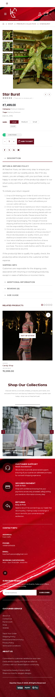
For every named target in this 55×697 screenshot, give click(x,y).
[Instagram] (6, 3)
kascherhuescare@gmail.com (15, 554)
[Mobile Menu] (5, 14)
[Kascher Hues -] (13, 14)
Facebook (5, 150)
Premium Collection (18, 109)
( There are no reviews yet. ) (23, 98)
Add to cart (27, 141)
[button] (42, 304)
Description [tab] (14, 158)
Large (14, 122)
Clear (13, 126)
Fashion (10, 112)
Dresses (5, 363)
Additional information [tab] (21, 282)
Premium (17, 112)
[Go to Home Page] (3, 23)
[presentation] (16, 59)
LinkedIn (14, 150)
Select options (48, 315)
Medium (24, 122)
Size (5, 122)
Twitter (9, 150)
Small (35, 122)
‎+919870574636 (9, 545)
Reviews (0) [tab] (13, 288)
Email (18, 150)
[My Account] (40, 14)
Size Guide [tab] (13, 295)
